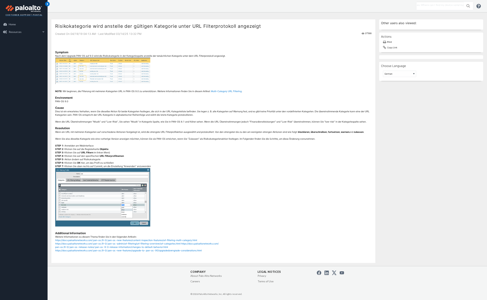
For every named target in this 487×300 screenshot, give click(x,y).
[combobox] (439, 5)
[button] (468, 6)
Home (12, 24)
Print (389, 42)
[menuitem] (24, 24)
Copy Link (392, 47)
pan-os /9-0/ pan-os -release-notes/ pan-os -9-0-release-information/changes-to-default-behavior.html (111, 247)
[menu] (24, 28)
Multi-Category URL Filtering (226, 91)
